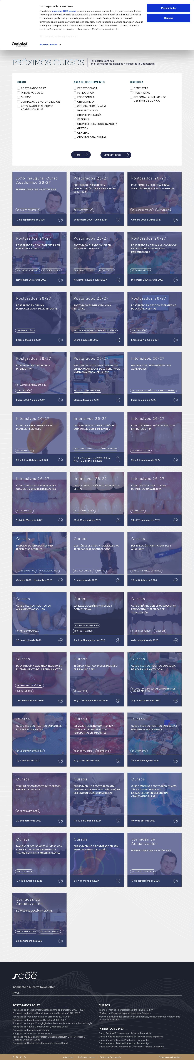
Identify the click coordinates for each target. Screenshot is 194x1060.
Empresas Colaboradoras (170, 1057)
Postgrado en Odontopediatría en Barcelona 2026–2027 (41, 1016)
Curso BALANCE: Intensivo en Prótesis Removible (125, 1033)
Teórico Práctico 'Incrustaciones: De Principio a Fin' (126, 1009)
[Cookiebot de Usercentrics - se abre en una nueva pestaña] (19, 44)
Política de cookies (86, 1057)
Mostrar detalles (48, 44)
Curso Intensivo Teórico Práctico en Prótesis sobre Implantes (131, 1036)
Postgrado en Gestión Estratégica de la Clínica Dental (40, 1043)
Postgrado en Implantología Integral (30, 1030)
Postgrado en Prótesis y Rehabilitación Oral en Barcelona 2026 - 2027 (48, 1009)
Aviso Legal (68, 1057)
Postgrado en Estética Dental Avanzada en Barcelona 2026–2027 (46, 1013)
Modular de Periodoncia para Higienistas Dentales (125, 1013)
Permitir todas (168, 8)
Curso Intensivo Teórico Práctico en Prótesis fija (124, 1040)
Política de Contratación (110, 1057)
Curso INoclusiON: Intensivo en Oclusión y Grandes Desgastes (131, 1046)
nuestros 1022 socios (64, 11)
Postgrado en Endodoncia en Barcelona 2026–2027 (39, 1020)
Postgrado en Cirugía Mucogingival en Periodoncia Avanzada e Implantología (52, 1023)
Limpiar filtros (112, 154)
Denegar (168, 18)
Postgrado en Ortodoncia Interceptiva (32, 1033)
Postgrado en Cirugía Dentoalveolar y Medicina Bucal (40, 1026)
